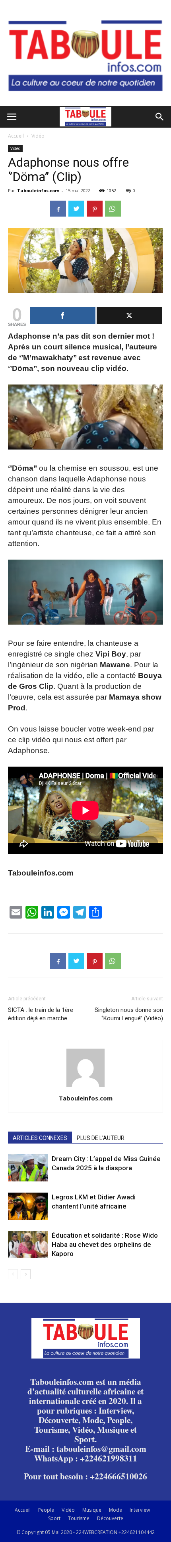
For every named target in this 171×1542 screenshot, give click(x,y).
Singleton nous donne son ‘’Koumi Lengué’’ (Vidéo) (129, 1014)
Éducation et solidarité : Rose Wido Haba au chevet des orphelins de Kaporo (105, 1244)
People (46, 1510)
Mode (115, 1510)
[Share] (62, 315)
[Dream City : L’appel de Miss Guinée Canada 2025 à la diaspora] (28, 1168)
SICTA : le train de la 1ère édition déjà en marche (40, 1014)
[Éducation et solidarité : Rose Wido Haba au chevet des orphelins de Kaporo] (28, 1244)
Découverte (110, 1518)
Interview (140, 1510)
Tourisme (78, 1518)
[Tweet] (129, 315)
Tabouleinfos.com (38, 190)
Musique (91, 1510)
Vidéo (38, 135)
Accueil (16, 135)
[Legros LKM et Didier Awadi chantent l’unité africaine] (28, 1206)
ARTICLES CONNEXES (40, 1138)
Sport (54, 1518)
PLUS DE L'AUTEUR (100, 1138)
